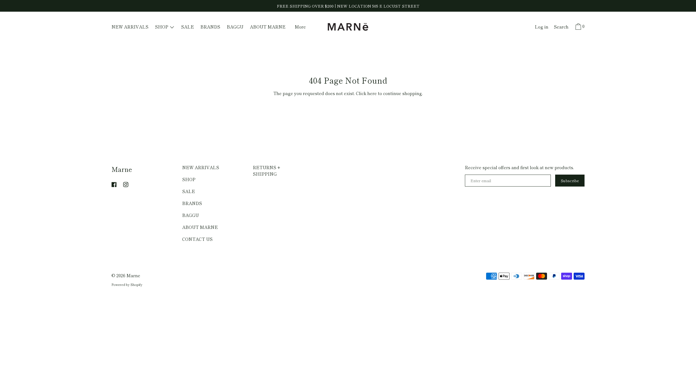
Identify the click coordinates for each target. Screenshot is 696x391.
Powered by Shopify (126, 284)
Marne (121, 169)
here (372, 93)
